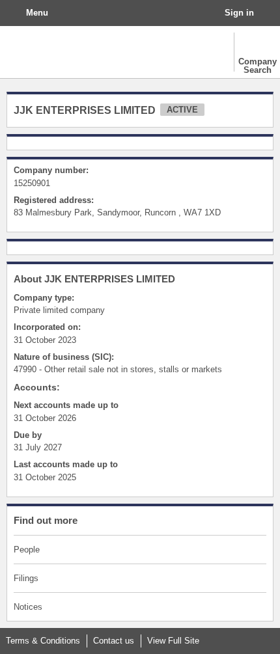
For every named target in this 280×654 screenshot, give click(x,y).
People (27, 549)
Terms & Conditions (43, 641)
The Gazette (68, 52)
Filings (26, 578)
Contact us (113, 641)
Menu (37, 13)
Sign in (239, 13)
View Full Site (173, 641)
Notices (28, 607)
